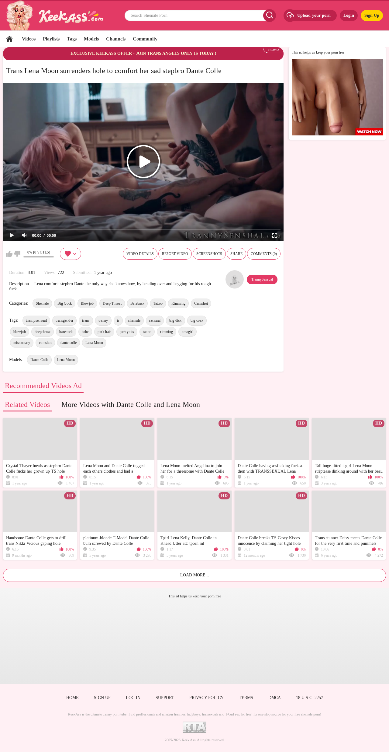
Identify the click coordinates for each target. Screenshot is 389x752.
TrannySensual (262, 279)
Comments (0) (264, 254)
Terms (246, 697)
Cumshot (201, 303)
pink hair (104, 332)
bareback (66, 332)
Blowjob (87, 303)
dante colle (68, 343)
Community (145, 38)
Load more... (194, 575)
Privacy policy (206, 697)
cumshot (45, 343)
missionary (21, 343)
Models (91, 38)
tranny (103, 320)
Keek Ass (189, 740)
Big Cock (64, 303)
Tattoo (158, 303)
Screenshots (209, 254)
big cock (197, 320)
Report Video (175, 254)
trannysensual (36, 320)
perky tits (127, 332)
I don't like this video (17, 254)
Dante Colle (39, 360)
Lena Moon (94, 343)
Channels (116, 38)
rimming (166, 332)
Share (236, 254)
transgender (64, 320)
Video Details (140, 254)
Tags (72, 38)
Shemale (42, 303)
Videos (29, 38)
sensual (154, 320)
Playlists (51, 38)
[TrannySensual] (234, 279)
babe (85, 332)
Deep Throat (112, 303)
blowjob (19, 332)
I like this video (9, 254)
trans (86, 320)
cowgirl (187, 332)
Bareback (137, 303)
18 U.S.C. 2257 (309, 697)
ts (118, 320)
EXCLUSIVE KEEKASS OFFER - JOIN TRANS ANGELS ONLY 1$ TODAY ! (143, 53)
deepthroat (42, 332)
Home (9, 39)
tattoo (147, 332)
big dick (175, 320)
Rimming (178, 303)
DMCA (274, 697)
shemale (134, 320)
